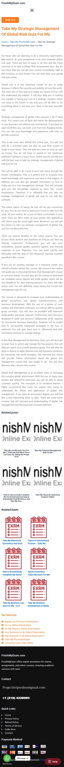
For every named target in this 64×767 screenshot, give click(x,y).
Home (4, 42)
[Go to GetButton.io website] (7, 764)
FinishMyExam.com (13, 3)
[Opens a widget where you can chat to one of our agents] (53, 762)
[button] (32, 10)
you (3, 59)
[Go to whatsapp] (7, 758)
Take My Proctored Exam (22, 42)
